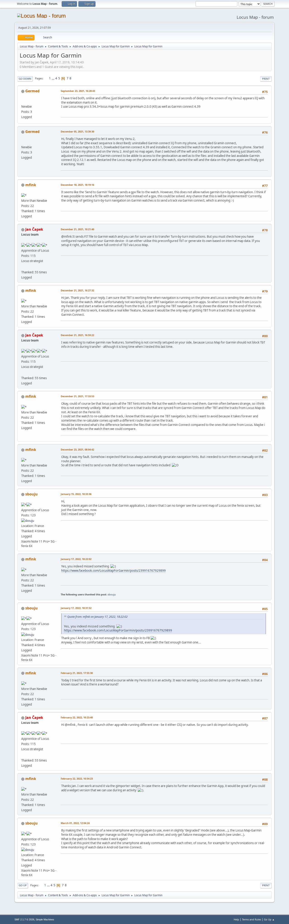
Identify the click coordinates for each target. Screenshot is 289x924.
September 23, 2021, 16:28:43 (78, 91)
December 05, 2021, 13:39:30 (77, 131)
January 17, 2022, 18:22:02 (76, 559)
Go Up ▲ (269, 919)
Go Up (23, 885)
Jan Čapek (34, 229)
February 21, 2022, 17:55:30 (77, 673)
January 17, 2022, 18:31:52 (76, 608)
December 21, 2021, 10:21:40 (77, 229)
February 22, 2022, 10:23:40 (77, 717)
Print (266, 78)
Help (236, 919)
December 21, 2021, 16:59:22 (77, 335)
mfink (30, 184)
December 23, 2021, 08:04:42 (77, 449)
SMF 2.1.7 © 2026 (24, 919)
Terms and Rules (251, 919)
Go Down (25, 78)
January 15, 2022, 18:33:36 (76, 494)
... (53, 78)
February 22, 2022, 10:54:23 (77, 778)
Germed (32, 90)
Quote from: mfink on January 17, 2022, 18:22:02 (97, 617)
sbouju (31, 494)
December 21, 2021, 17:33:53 (77, 396)
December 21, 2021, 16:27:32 (77, 290)
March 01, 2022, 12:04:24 (75, 823)
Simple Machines (45, 919)
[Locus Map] (23, 267)
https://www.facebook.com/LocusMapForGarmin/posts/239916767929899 (113, 571)
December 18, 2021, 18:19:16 (77, 184)
